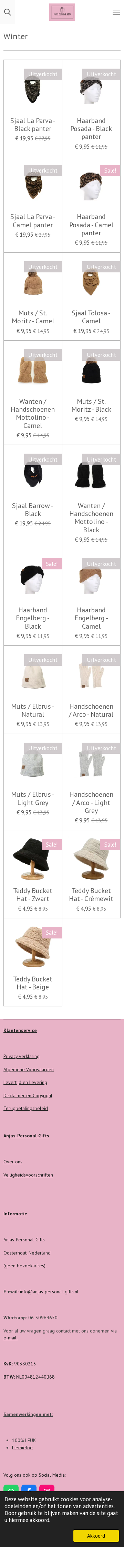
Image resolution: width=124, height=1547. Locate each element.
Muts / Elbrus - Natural (32, 710)
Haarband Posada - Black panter (91, 129)
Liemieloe (22, 1447)
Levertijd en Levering (25, 1082)
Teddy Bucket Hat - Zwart (32, 895)
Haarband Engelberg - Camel (91, 618)
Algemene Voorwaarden (28, 1069)
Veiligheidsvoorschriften (28, 1175)
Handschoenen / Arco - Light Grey (91, 802)
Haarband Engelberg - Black (33, 618)
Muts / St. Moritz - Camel (33, 317)
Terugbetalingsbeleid (25, 1108)
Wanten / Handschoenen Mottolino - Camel (33, 413)
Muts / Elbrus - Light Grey (32, 798)
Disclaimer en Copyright (27, 1095)
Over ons (12, 1162)
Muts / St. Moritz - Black (91, 405)
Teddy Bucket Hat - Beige (32, 983)
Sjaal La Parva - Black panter (32, 125)
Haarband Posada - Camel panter (91, 225)
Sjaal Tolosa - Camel (91, 317)
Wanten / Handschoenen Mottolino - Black (91, 518)
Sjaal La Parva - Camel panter (32, 221)
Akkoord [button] (96, 1535)
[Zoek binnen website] (7, 12)
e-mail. (10, 1338)
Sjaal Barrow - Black (32, 510)
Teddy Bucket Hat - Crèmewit (91, 895)
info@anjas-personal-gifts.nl (49, 1291)
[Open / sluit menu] (116, 12)
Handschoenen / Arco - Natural (91, 710)
